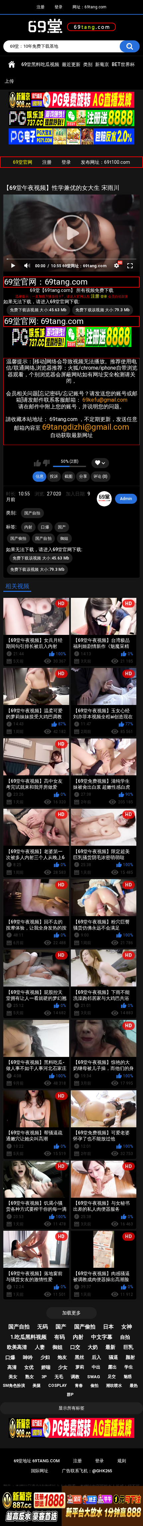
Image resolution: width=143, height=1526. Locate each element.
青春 (79, 1385)
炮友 (62, 1357)
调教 (75, 1376)
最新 (110, 1347)
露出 (112, 1367)
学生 (128, 1367)
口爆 (45, 527)
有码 (59, 1337)
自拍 (125, 1337)
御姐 (64, 538)
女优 (29, 1367)
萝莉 (79, 1367)
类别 (87, 64)
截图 (68, 476)
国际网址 (39, 1470)
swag (93, 1376)
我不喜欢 (46, 463)
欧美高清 (17, 1347)
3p (44, 1376)
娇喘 (46, 1367)
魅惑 (128, 1376)
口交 (75, 1347)
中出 (96, 1367)
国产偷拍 (18, 538)
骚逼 (113, 1357)
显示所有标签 (71, 1408)
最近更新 (71, 64)
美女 (13, 1376)
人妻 (40, 1347)
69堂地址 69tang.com (37, 1460)
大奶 (93, 1347)
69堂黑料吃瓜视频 (40, 64)
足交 (112, 1376)
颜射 (130, 1357)
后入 (96, 1357)
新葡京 (102, 64)
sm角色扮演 (14, 1385)
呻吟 (28, 1358)
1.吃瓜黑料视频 (28, 1337)
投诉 (54, 476)
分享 (83, 476)
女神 (126, 1326)
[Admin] (104, 498)
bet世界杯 (123, 64)
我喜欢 (37, 463)
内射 (28, 527)
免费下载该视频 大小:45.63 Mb (38, 310)
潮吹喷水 (114, 1385)
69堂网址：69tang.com (84, 266)
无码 (42, 1326)
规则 (121, 1460)
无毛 (59, 1376)
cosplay (57, 1385)
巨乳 (128, 1347)
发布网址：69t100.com (105, 162)
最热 (134, 1385)
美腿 (37, 1385)
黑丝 (79, 1357)
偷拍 (94, 1385)
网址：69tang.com (89, 7)
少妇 (45, 1357)
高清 (12, 1367)
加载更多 (71, 1312)
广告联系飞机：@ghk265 (87, 1470)
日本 (108, 1326)
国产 (62, 527)
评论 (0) (100, 476)
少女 (63, 1367)
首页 (11, 64)
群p (70, 1394)
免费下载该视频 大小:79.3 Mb (102, 310)
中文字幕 (101, 1337)
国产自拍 (32, 513)
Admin (126, 498)
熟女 (29, 1376)
